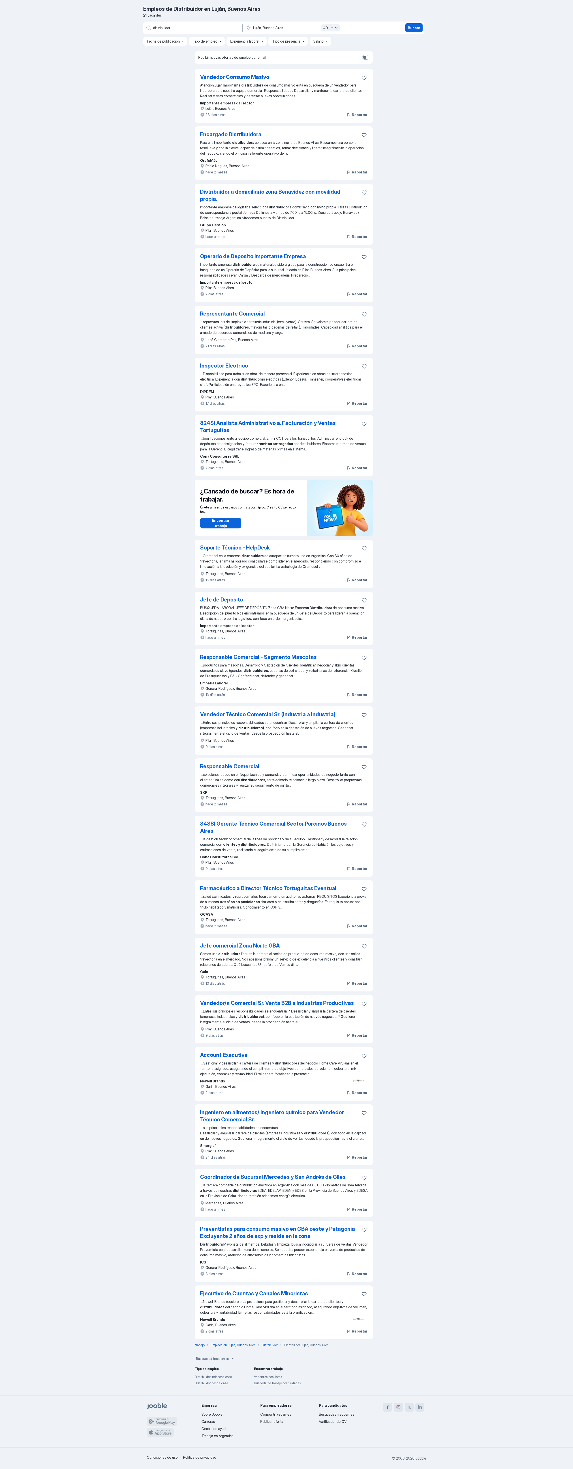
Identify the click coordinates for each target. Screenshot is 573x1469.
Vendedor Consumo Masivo (234, 77)
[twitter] (409, 1407)
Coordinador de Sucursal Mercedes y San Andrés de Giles (273, 1177)
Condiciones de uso (162, 1457)
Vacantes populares (268, 1377)
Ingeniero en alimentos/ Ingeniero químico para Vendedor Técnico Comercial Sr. (272, 1116)
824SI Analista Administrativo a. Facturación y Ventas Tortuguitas (268, 426)
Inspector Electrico (224, 365)
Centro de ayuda (214, 1428)
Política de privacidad (199, 1457)
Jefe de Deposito (221, 599)
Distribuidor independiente (213, 1377)
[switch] (365, 57)
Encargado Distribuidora (230, 134)
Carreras (208, 1421)
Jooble (420, 1458)
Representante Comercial (232, 313)
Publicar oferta (271, 1421)
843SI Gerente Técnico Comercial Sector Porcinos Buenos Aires (273, 827)
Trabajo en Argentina (217, 1436)
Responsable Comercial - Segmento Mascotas (258, 657)
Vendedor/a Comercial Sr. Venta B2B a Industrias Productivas (277, 1003)
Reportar (359, 115)
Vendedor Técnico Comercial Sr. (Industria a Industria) (268, 714)
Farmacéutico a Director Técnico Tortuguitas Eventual (268, 888)
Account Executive (224, 1055)
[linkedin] (419, 1407)
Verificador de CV (332, 1421)
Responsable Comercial (229, 766)
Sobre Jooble (211, 1414)
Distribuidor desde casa (211, 1383)
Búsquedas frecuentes (212, 1359)
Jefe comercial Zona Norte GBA (240, 945)
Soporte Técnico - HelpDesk (235, 547)
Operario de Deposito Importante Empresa (253, 256)
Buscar (414, 28)
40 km (328, 28)
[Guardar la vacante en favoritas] (364, 77)
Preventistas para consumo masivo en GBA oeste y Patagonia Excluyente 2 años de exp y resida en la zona (277, 1232)
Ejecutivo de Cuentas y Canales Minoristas (254, 1293)
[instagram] (398, 1407)
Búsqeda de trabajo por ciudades (277, 1383)
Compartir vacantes (275, 1414)
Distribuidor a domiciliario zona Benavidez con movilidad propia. (270, 195)
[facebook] (387, 1407)
